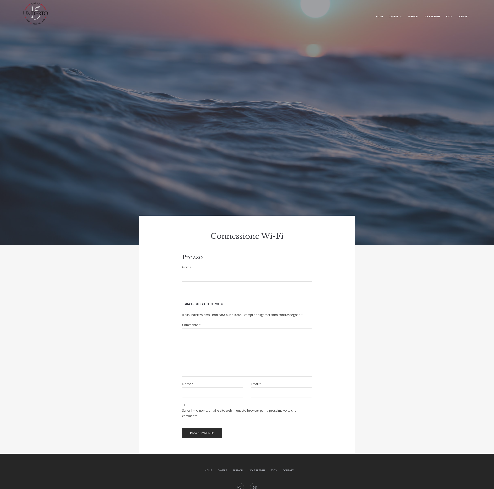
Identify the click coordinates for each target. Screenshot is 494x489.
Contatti (463, 16)
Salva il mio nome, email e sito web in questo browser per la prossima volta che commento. (239, 413)
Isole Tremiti (432, 16)
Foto (449, 16)
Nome (188, 384)
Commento (191, 325)
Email (256, 384)
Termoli (413, 16)
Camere (393, 16)
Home (379, 16)
